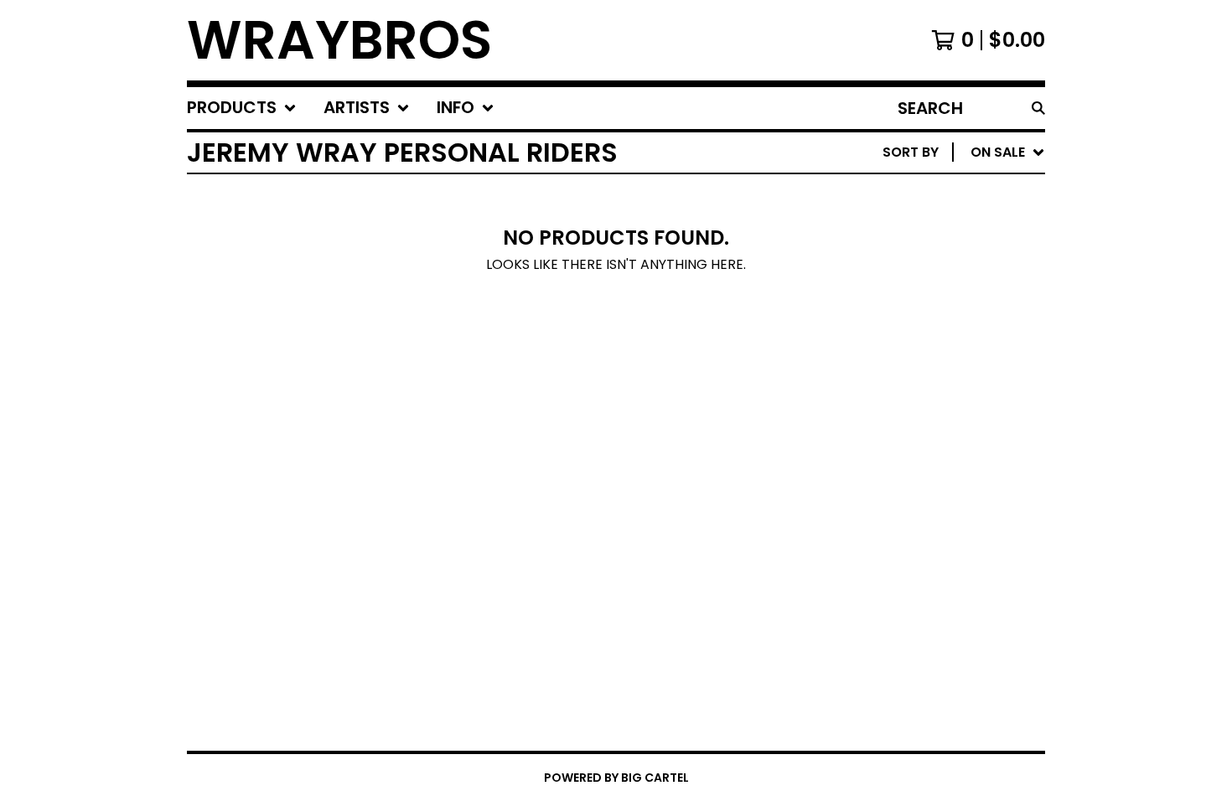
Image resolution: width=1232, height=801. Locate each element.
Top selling (897, 249)
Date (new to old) (923, 329)
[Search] (1038, 108)
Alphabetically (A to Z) (942, 276)
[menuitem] (242, 108)
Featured (889, 195)
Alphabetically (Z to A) (942, 303)
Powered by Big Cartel (616, 777)
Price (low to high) (928, 383)
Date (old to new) (923, 356)
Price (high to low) (928, 410)
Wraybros (339, 40)
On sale (883, 222)
